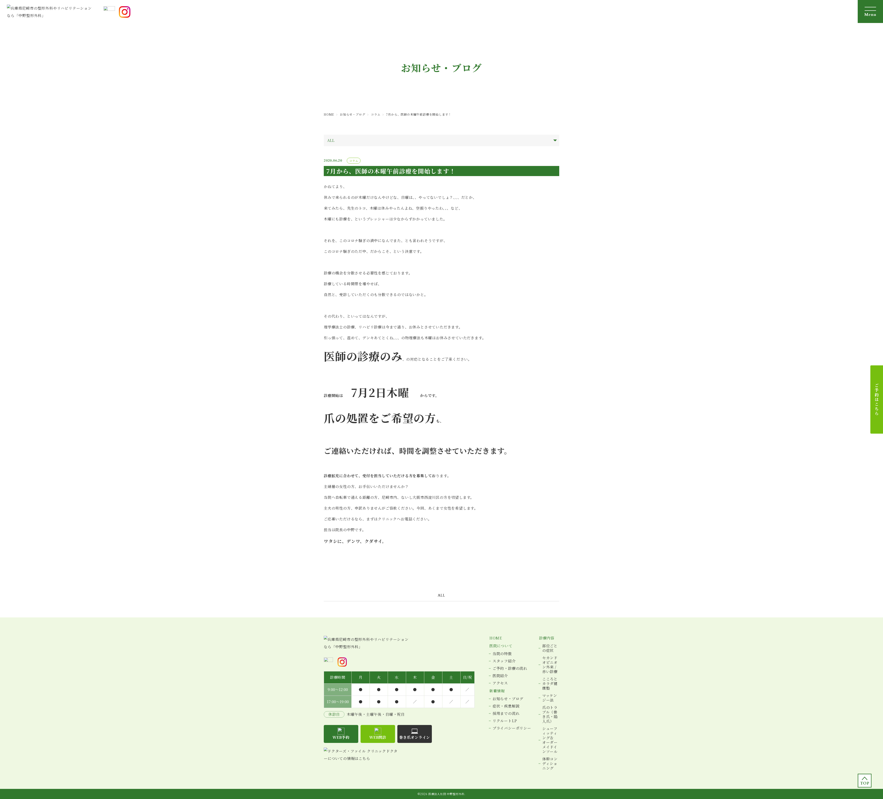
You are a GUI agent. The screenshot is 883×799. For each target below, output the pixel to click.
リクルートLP (505, 721)
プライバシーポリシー (512, 728)
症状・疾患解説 (506, 706)
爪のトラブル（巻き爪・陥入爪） (550, 714)
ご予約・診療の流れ (510, 668)
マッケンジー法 (549, 697)
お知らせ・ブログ (508, 698)
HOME (495, 638)
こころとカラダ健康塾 (550, 684)
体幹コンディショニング (550, 763)
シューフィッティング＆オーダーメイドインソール (550, 740)
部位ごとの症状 (550, 648)
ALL (441, 595)
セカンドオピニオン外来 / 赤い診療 (550, 665)
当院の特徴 (502, 653)
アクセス (500, 683)
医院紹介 (500, 675)
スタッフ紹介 (504, 661)
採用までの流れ (506, 713)
